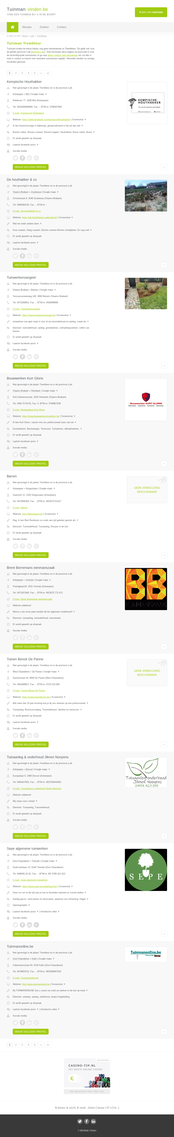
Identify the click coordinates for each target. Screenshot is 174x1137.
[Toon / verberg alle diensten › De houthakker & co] (54, 230)
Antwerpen (18, 94)
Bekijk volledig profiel (30, 167)
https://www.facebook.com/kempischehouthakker (46, 119)
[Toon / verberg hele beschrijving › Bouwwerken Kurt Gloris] (54, 422)
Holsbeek (35, 390)
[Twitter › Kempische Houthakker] (15, 158)
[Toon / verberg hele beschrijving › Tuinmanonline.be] (54, 990)
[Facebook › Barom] (22, 546)
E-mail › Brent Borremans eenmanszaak (32, 599)
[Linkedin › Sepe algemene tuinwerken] (29, 925)
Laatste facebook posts (26, 144)
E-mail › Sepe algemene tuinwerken (30, 880)
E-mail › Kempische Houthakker (28, 113)
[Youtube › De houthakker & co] (36, 256)
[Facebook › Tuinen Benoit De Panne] (22, 735)
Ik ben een (151, 12)
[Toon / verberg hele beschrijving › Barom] (54, 520)
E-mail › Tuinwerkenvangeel (26, 309)
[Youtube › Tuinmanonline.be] (36, 1022)
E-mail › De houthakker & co (27, 211)
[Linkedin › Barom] (29, 546)
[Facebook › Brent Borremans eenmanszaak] (22, 637)
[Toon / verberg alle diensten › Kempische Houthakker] (54, 132)
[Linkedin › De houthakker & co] (29, 256)
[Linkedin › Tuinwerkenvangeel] (29, 356)
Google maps (39, 94)
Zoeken (44, 27)
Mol (27, 94)
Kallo (34, 958)
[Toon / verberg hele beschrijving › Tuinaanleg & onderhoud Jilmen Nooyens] (54, 801)
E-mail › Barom (20, 507)
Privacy (93, 1130)
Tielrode (36, 861)
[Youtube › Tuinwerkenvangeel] (36, 356)
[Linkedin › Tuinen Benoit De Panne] (29, 735)
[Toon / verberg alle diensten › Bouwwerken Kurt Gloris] (54, 429)
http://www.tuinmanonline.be (36, 984)
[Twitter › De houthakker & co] (15, 256)
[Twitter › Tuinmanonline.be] (15, 1022)
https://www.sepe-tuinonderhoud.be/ (39, 886)
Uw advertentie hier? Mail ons (87, 1091)
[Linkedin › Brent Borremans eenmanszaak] (29, 637)
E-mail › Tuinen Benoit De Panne (29, 690)
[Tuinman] (12, 27)
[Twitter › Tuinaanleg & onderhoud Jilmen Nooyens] (15, 827)
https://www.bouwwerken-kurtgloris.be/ (41, 416)
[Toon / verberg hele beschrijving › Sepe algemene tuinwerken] (54, 892)
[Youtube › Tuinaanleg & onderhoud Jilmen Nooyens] (36, 827)
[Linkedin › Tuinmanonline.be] (29, 1022)
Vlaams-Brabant (21, 192)
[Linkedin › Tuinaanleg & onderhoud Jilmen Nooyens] (29, 827)
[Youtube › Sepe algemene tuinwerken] (36, 925)
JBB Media (84, 1130)
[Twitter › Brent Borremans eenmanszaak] (15, 637)
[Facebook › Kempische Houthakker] (22, 158)
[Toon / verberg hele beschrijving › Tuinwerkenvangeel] (54, 321)
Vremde (29, 580)
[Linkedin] (93, 1121)
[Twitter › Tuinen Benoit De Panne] (15, 735)
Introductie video (50, 911)
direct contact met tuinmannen (63, 55)
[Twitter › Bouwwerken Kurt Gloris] (15, 454)
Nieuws (26, 27)
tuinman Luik (38, 52)
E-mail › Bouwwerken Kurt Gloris (29, 409)
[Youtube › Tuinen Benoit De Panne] (36, 735)
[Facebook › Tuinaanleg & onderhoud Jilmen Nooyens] (22, 827)
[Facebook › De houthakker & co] (22, 256)
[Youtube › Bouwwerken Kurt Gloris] (36, 454)
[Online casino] (89, 1060)
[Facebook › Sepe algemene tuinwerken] (22, 925)
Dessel (29, 769)
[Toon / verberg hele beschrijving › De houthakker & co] (54, 223)
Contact (61, 27)
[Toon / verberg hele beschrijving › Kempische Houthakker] (54, 125)
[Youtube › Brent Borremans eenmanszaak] (36, 637)
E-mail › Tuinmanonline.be (25, 978)
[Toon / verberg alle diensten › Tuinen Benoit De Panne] (54, 709)
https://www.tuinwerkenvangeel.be (38, 315)
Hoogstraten (32, 488)
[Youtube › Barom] (36, 546)
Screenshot (79, 119)
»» (48, 73)
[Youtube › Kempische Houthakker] (36, 158)
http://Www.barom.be (32, 514)
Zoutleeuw (36, 192)
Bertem (34, 289)
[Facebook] (86, 1121)
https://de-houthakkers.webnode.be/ (39, 217)
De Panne (37, 671)
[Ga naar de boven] (164, 167)
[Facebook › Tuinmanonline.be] (22, 1022)
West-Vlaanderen (21, 671)
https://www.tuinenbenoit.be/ (36, 697)
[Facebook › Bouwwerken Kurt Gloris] (22, 454)
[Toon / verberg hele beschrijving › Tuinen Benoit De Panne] (54, 703)
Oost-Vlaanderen (21, 861)
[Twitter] (80, 1121)
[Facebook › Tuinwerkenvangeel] (22, 356)
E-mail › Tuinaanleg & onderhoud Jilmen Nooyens (37, 788)
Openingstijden (21, 905)
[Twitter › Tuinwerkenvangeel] (15, 356)
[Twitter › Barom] (15, 546)
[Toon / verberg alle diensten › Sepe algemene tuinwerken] (54, 899)
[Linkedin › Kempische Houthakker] (29, 158)
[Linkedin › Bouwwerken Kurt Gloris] (29, 454)
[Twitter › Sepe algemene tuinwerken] (15, 925)
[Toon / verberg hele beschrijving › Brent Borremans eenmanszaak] (54, 611)
